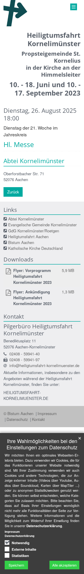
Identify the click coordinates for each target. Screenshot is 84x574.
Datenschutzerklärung (44, 525)
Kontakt (38, 419)
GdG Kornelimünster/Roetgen (33, 231)
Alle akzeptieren (64, 565)
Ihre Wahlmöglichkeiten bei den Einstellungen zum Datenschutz (42, 444)
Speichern (16, 565)
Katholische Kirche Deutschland (35, 248)
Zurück (13, 192)
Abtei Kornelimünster (26, 219)
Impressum (47, 413)
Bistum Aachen (21, 242)
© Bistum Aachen (19, 413)
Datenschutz (18, 419)
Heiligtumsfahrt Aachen (28, 236)
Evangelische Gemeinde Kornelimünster (42, 224)
